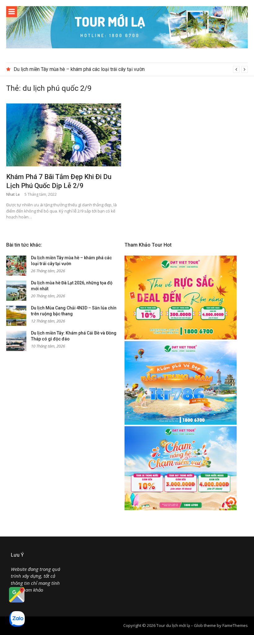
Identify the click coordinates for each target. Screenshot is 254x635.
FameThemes (235, 625)
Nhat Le (13, 194)
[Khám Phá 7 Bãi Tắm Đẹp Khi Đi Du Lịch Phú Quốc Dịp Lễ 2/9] (63, 134)
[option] (131, 69)
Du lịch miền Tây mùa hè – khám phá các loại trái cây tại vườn (79, 69)
